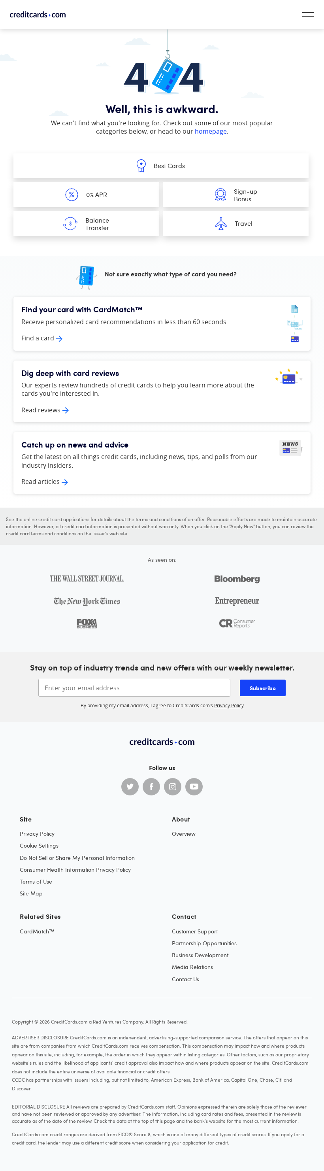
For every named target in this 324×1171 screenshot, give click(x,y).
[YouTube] (194, 786)
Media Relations (192, 967)
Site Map (31, 893)
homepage (211, 131)
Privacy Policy (229, 705)
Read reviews (40, 410)
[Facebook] (151, 786)
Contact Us (185, 979)
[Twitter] (130, 786)
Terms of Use (36, 881)
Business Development (200, 955)
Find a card (37, 338)
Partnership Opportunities (204, 943)
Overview (184, 833)
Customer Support (195, 931)
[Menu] (308, 14)
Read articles (40, 481)
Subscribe (263, 688)
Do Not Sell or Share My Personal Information (77, 857)
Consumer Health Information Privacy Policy (75, 869)
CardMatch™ (37, 931)
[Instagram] (172, 786)
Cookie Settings (39, 845)
